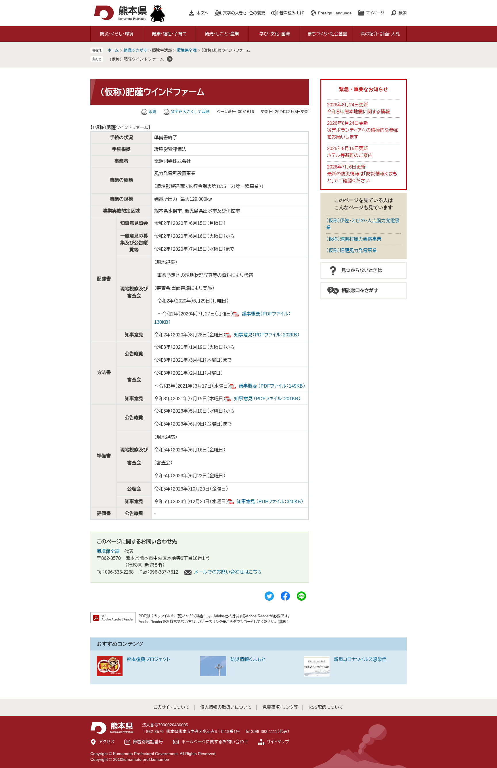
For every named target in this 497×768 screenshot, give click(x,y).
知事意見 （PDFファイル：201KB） (267, 398)
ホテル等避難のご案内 (349, 155)
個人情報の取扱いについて (226, 707)
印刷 (152, 111)
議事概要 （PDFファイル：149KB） (272, 386)
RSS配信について (326, 707)
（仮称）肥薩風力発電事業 (351, 250)
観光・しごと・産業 (222, 33)
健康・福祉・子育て (169, 33)
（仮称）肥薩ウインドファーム (136, 59)
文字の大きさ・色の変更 (244, 13)
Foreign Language (335, 13)
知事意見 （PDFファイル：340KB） (270, 501)
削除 (170, 59)
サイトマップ (278, 741)
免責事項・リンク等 (280, 707)
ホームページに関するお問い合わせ (214, 741)
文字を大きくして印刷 (190, 111)
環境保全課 (187, 50)
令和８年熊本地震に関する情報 (358, 111)
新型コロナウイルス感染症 (360, 659)
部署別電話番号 (148, 741)
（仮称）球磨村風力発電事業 (353, 239)
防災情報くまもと (248, 659)
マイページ (375, 13)
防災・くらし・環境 (116, 33)
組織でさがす (135, 50)
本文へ (202, 13)
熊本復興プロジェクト (148, 659)
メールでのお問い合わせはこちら (227, 572)
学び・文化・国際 (274, 33)
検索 (403, 13)
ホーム (113, 50)
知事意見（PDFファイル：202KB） (266, 334)
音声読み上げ (292, 13)
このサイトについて (172, 707)
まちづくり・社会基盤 (327, 33)
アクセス (106, 741)
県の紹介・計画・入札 (380, 33)
